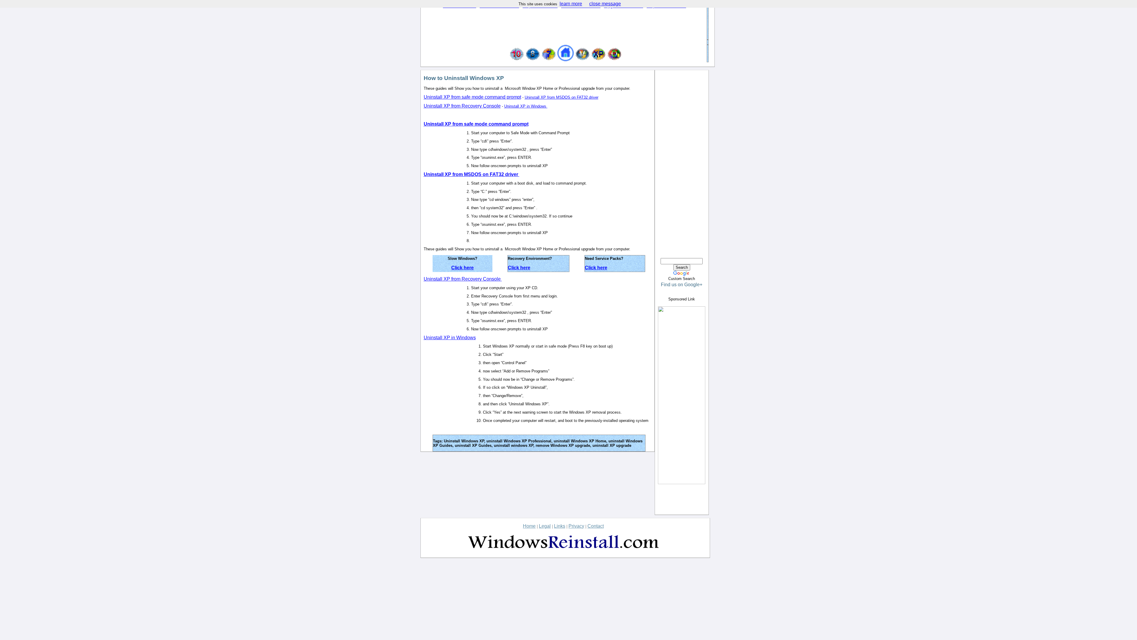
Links (559, 526)
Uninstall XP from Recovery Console (462, 105)
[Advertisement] (564, 26)
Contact (595, 526)
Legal (545, 526)
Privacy (576, 526)
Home (529, 526)
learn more (571, 3)
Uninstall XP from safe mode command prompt (472, 97)
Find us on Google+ (681, 284)
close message (605, 3)
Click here (462, 267)
